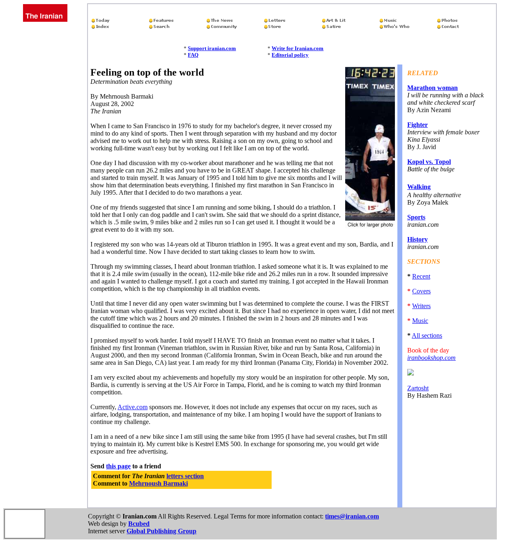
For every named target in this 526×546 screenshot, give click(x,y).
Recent (421, 276)
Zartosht (418, 388)
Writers (421, 305)
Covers (421, 291)
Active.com (133, 406)
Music (420, 320)
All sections (427, 335)
